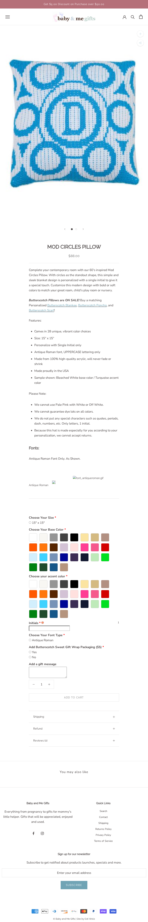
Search (103, 811)
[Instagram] (42, 833)
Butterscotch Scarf (41, 310)
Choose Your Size (41, 518)
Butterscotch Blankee (62, 305)
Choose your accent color (47, 576)
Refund (37, 728)
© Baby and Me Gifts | (65, 918)
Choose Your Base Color (46, 530)
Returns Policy (103, 829)
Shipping (38, 716)
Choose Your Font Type (45, 635)
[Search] (133, 17)
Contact (103, 817)
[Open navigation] (7, 16)
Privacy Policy (103, 835)
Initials (35, 623)
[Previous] (64, 229)
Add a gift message (42, 664)
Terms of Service (103, 841)
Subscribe (74, 885)
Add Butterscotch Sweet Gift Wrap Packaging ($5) (65, 647)
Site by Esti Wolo (86, 918)
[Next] (83, 229)
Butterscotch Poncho (92, 305)
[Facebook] (33, 833)
